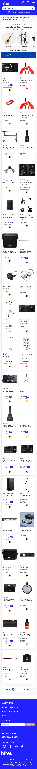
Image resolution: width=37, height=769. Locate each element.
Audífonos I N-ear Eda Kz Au (26, 355)
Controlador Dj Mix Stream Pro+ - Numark (27, 320)
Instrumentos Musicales (22, 17)
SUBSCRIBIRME (29, 724)
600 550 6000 (9, 736)
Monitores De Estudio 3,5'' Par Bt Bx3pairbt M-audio (27, 181)
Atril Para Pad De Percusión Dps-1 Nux (27, 390)
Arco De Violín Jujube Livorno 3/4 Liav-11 (25, 251)
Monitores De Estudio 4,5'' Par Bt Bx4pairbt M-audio (27, 461)
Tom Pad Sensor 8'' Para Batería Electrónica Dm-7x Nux (27, 599)
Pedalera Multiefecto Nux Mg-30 (9, 461)
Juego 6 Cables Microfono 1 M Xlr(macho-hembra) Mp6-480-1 (10, 181)
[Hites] (5, 3)
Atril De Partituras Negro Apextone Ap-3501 (9, 355)
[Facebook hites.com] (10, 746)
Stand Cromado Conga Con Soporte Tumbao (10, 320)
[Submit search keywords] (34, 8)
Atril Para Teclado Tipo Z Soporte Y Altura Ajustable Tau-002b (9, 148)
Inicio (3, 17)
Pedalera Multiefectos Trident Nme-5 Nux (8, 635)
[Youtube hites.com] (16, 746)
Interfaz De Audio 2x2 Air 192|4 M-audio (9, 599)
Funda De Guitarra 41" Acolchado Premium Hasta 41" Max (10, 425)
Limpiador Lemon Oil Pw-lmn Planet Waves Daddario (27, 635)
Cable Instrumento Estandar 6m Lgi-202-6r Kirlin (26, 79)
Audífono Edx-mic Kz (8, 286)
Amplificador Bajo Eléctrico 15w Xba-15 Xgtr (10, 566)
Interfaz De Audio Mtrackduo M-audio (8, 390)
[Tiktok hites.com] (22, 746)
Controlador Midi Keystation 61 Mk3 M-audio (10, 531)
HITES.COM (5, 715)
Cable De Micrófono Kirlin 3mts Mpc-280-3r (9, 114)
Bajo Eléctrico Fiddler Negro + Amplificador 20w (26, 216)
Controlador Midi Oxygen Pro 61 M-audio (26, 566)
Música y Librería (10, 17)
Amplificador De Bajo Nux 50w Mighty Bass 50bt (26, 670)
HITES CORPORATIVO (9, 711)
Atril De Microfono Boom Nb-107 (26, 496)
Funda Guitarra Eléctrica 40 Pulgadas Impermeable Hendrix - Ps (27, 148)
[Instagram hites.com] (4, 746)
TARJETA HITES (7, 703)
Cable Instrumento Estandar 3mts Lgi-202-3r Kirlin (26, 114)
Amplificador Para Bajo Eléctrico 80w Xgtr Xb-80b (9, 251)
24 (24, 689)
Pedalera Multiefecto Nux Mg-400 (9, 79)
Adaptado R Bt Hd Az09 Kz (26, 530)
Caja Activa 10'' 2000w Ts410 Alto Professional (9, 496)
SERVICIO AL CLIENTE (9, 707)
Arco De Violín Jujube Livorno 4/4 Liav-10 (8, 670)
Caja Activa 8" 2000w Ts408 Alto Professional (10, 216)
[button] (23, 3)
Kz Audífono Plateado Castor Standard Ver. (25, 287)
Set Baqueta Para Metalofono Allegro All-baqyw (26, 425)
